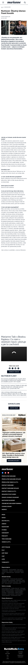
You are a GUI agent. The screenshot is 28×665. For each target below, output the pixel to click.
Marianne (20, 651)
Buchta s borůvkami (6, 595)
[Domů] (14, 2)
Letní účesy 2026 (8, 583)
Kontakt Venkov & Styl (9, 491)
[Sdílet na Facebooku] (10, 368)
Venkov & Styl (6, 542)
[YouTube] (8, 473)
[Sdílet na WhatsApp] (18, 368)
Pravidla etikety (5, 569)
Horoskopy (5, 533)
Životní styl (6, 520)
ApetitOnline (6, 547)
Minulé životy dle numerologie (16, 578)
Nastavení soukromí (8, 500)
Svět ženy (5, 553)
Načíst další (14, 408)
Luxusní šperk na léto (17, 583)
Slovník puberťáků (12, 569)
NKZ (7, 655)
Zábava (4, 523)
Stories (4, 530)
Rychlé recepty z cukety (16, 595)
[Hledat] (24, 2)
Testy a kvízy (19, 569)
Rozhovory (8, 7)
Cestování (11, 570)
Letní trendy (17, 572)
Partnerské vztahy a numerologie (8, 580)
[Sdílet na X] (12, 368)
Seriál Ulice (18, 580)
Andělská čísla (5, 570)
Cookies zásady (7, 506)
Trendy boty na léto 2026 (13, 581)
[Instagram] (5, 473)
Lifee (3, 559)
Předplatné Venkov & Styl (10, 482)
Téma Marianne (6, 539)
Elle (3, 550)
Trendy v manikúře (5, 578)
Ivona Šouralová (5, 16)
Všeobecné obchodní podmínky (12, 503)
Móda (3, 514)
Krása (4, 517)
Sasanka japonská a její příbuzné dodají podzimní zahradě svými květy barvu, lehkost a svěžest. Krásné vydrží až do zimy (13, 615)
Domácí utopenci (11, 593)
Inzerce (4, 509)
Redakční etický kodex (9, 494)
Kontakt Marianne (8, 485)
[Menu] (3, 2)
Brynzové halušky (19, 593)
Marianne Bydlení (13, 460)
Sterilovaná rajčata (10, 591)
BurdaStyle (20, 655)
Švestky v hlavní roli (15, 588)
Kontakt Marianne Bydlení (10, 488)
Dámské (20, 653)
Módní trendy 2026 (10, 572)
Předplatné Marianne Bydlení (11, 479)
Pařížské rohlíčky (10, 592)
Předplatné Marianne (9, 476)
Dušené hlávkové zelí (6, 588)
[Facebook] (2, 473)
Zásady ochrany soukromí (10, 497)
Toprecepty (5, 562)
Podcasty (5, 536)
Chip (3, 556)
